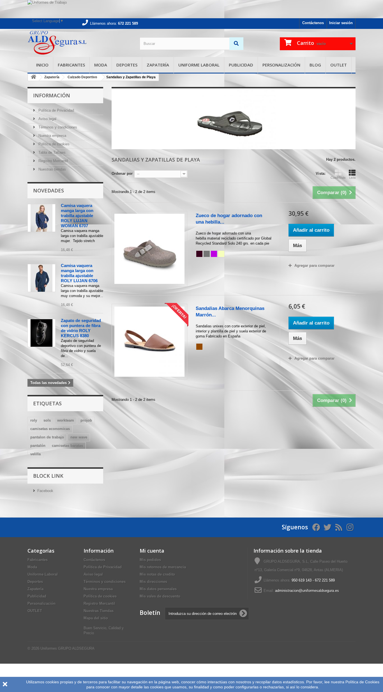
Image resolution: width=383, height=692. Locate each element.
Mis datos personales (158, 589)
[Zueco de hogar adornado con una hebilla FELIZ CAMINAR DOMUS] (149, 249)
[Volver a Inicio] (33, 77)
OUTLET (338, 65)
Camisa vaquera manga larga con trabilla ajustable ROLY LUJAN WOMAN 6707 (77, 215)
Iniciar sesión (341, 23)
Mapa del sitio (96, 618)
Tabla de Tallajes (51, 152)
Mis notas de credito (157, 574)
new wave (78, 437)
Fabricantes (71, 65)
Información (51, 95)
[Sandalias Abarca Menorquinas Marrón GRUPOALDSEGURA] (149, 342)
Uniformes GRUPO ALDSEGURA (67, 648)
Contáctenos (313, 23)
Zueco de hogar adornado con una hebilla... (229, 219)
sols (47, 420)
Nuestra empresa (51, 136)
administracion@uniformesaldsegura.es (307, 590)
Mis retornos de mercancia (163, 567)
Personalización (281, 65)
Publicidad (241, 65)
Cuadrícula (338, 177)
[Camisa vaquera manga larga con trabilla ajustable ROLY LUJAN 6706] (41, 278)
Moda (100, 65)
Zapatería (158, 65)
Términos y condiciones (57, 127)
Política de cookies (53, 144)
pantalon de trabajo (47, 437)
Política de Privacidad (55, 110)
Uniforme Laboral (199, 65)
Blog (315, 65)
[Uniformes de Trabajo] (191, 9)
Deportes (126, 65)
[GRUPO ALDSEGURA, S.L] (79, 43)
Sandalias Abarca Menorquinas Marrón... (230, 312)
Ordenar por (122, 173)
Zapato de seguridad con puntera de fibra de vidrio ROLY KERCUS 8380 (81, 328)
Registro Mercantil (52, 161)
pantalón (37, 445)
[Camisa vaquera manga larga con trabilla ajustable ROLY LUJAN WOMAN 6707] (41, 218)
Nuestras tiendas (51, 169)
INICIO (42, 65)
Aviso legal (46, 119)
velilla (35, 454)
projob (86, 420)
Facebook (45, 491)
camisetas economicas (50, 429)
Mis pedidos (150, 560)
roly (33, 420)
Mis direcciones (153, 582)
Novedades (48, 190)
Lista (352, 177)
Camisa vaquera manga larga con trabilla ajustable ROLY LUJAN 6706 (79, 273)
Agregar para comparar (314, 265)
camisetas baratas (67, 445)
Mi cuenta (152, 550)
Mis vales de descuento (160, 596)
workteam (65, 420)
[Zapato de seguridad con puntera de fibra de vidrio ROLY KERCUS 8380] (41, 333)
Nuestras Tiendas (99, 611)
